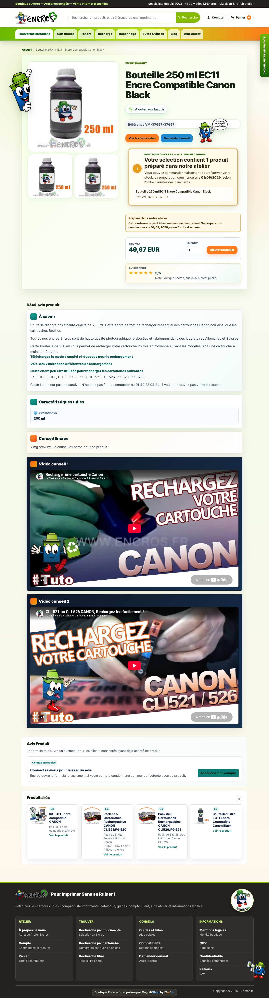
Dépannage (127, 34)
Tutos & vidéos (153, 34)
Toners (86, 34)
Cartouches (65, 34)
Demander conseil (177, 138)
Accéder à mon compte (218, 773)
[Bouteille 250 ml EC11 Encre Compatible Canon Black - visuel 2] (96, 176)
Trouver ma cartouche (34, 34)
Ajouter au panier (222, 249)
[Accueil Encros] (40, 17)
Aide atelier (192, 34)
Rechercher (190, 17)
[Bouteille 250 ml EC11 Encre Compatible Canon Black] (50, 176)
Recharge (105, 34)
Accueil (27, 49)
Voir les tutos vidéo (142, 138)
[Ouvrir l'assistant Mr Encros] (213, 127)
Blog (174, 34)
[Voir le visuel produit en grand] (73, 106)
